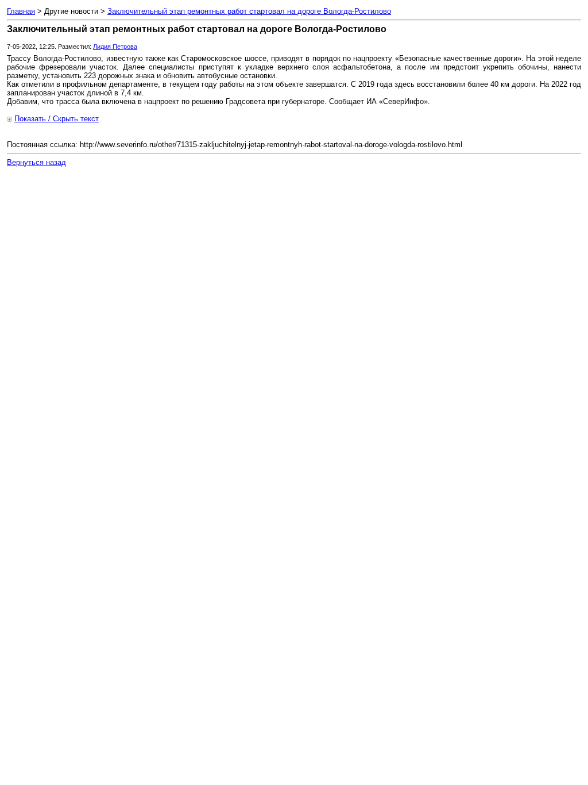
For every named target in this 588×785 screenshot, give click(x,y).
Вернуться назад (36, 162)
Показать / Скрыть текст (56, 118)
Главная (21, 11)
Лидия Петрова (115, 46)
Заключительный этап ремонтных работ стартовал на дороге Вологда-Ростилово (249, 11)
